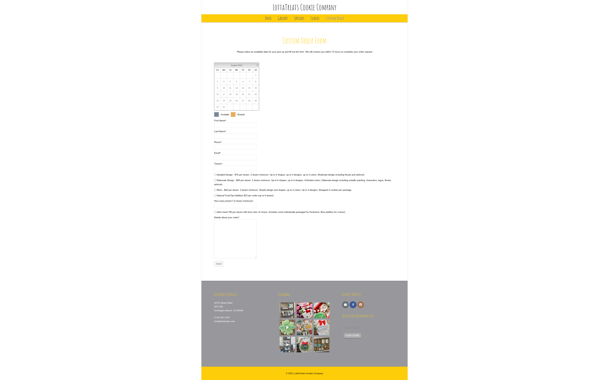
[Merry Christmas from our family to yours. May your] (321, 327)
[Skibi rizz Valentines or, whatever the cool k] (304, 310)
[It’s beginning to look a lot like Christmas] (304, 344)
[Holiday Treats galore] (287, 344)
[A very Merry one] (321, 310)
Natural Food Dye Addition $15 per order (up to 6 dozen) (245, 195)
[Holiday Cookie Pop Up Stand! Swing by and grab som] (287, 310)
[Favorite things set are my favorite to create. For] (304, 327)
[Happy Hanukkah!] (321, 344)
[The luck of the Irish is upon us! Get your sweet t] (287, 327)
